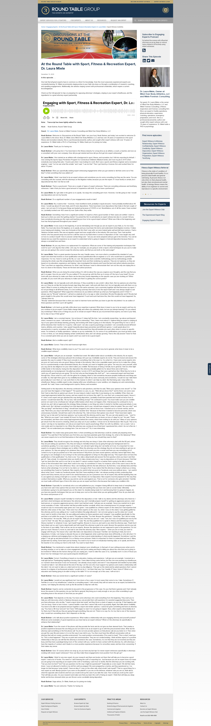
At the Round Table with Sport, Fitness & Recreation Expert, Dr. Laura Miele (82, 27)
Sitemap (165, 723)
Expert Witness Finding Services (51, 703)
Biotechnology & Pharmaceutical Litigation (120, 706)
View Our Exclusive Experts (82, 709)
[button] (143, 194)
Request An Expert (118, 20)
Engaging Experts (52, 27)
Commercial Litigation (114, 709)
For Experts (76, 20)
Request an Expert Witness (49, 712)
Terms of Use (148, 723)
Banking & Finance (112, 703)
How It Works (45, 709)
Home (43, 27)
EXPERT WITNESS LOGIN (162, 2)
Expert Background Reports (49, 706)
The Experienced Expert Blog (153, 215)
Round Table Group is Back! (51, 2)
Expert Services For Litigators (53, 20)
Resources (101, 20)
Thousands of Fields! (113, 715)
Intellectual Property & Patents (116, 712)
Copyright (157, 723)
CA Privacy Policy (135, 723)
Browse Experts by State (81, 706)
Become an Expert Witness (148, 709)
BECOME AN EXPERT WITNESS (140, 2)
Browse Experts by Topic (81, 703)
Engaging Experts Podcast (152, 220)
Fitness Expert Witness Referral (155, 168)
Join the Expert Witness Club (153, 209)
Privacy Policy (123, 723)
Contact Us (143, 706)
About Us (89, 20)
